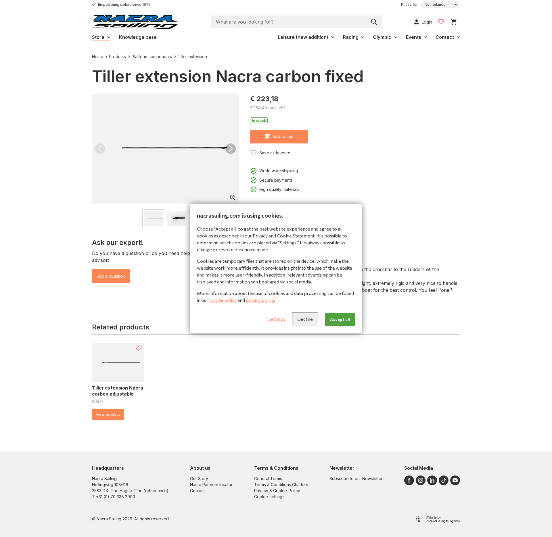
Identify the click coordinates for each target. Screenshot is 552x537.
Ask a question (111, 276)
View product (108, 414)
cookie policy (223, 300)
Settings (276, 319)
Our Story (199, 478)
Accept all (340, 319)
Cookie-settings (269, 496)
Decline (305, 319)
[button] (100, 148)
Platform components (152, 56)
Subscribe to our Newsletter (356, 478)
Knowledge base (138, 37)
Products (117, 56)
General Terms (268, 478)
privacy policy (260, 300)
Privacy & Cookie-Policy (277, 490)
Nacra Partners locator (211, 484)
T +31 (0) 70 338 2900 (113, 496)
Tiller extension (192, 56)
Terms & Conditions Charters (281, 484)
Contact (197, 490)
